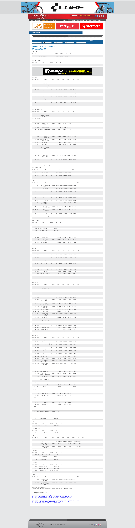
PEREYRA (94, 20)
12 (33, 217)
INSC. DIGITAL (88, 20)
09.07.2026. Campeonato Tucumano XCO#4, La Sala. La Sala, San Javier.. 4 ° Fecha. (49, 495)
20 (33, 332)
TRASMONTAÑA (75, 20)
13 (33, 319)
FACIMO (99, 20)
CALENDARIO (37, 20)
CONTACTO (59, 20)
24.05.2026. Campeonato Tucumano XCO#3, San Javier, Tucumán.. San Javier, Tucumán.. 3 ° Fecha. (53, 496)
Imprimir (91, 40)
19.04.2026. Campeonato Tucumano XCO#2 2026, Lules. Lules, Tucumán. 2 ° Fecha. (49, 498)
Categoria (79, 41)
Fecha (67, 41)
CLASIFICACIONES (44, 20)
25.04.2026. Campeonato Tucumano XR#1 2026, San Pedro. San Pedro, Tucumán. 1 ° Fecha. (51, 497)
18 (33, 329)
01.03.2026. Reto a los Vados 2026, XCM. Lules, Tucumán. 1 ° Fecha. (46, 502)
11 (33, 213)
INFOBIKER (82, 20)
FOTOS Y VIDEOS (52, 20)
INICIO (32, 20)
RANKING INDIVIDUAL (46, 36)
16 (33, 325)
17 (33, 327)
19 (33, 331)
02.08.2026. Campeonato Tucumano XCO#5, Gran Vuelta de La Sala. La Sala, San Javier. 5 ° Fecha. (52, 493)
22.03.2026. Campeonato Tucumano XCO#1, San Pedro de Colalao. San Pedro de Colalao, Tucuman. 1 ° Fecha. (55, 500)
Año (55, 41)
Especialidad (46, 41)
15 (33, 323)
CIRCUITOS (64, 20)
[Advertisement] (56, 510)
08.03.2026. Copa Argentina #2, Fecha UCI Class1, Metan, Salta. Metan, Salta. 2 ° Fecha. (50, 501)
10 (33, 209)
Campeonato (35, 41)
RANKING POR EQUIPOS (57, 36)
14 (33, 322)
